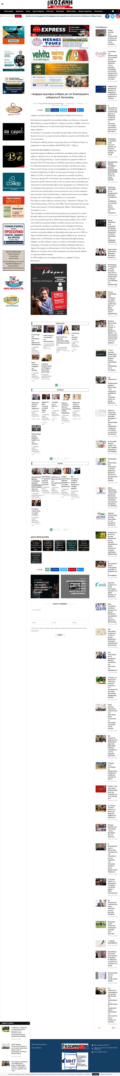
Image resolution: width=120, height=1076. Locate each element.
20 (65, 529)
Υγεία (28, 11)
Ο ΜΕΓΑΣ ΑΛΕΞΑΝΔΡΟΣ (112, 942)
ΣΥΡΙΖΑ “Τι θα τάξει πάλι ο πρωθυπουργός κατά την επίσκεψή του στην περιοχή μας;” (112, 792)
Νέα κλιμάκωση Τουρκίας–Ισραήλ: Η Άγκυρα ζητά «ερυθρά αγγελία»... (75, 482)
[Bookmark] (40, 327)
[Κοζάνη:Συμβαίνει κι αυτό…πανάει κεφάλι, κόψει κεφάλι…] (101, 975)
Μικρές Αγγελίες (85, 11)
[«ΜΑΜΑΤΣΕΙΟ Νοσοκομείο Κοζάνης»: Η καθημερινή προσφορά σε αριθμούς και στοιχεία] (101, 89)
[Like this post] (48, 110)
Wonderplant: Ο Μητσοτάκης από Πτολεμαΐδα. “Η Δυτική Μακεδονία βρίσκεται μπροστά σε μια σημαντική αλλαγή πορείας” (112, 469)
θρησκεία (19, 11)
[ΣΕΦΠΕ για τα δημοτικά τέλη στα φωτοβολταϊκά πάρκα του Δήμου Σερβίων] (56, 471)
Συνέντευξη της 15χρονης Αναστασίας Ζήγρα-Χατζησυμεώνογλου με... (63, 341)
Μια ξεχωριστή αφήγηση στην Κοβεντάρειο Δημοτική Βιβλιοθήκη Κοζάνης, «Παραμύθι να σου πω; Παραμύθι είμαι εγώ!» (112, 746)
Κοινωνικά (98, 11)
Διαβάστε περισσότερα (106, 1074)
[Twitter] (112, 16)
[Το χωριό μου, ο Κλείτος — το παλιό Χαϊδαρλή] (56, 396)
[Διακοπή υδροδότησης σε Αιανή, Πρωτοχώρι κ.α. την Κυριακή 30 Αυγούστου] (101, 515)
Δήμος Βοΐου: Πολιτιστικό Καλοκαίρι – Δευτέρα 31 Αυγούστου (112, 253)
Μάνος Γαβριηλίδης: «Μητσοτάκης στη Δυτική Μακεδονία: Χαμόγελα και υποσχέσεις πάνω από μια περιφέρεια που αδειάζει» (112, 497)
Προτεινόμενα (38, 11)
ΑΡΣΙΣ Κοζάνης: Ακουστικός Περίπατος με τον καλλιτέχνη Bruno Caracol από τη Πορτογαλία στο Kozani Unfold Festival (112, 716)
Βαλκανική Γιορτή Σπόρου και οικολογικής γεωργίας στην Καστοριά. (112, 927)
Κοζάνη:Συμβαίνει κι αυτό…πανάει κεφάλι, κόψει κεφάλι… (112, 977)
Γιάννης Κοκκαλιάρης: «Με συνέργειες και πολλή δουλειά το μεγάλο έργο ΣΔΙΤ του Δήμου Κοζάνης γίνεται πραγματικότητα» (112, 302)
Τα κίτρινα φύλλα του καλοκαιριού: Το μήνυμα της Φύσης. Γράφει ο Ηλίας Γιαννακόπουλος (112, 886)
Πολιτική (49, 11)
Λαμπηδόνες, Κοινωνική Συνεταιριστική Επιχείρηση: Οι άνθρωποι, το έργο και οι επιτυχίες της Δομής (112, 958)
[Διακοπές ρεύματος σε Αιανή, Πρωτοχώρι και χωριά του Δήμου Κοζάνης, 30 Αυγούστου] (101, 585)
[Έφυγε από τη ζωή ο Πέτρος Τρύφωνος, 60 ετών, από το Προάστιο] (36, 397)
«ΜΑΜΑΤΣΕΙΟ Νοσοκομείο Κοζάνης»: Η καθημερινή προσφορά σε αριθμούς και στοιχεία (112, 92)
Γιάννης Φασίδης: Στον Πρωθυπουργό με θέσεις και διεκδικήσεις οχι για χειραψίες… (59, 16)
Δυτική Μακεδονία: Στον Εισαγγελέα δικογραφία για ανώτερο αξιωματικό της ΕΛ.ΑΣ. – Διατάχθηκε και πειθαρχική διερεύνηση (112, 231)
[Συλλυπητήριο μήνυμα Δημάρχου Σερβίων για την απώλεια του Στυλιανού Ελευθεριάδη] (36, 428)
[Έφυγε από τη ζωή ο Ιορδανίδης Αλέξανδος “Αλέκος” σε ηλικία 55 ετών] (77, 397)
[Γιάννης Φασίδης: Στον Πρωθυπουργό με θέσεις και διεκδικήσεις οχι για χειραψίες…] (101, 32)
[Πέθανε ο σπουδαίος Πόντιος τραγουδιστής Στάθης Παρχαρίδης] (66, 397)
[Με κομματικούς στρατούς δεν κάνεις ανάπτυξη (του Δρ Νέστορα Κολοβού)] (101, 903)
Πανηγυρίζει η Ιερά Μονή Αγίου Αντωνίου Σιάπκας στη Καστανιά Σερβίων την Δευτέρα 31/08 (112, 146)
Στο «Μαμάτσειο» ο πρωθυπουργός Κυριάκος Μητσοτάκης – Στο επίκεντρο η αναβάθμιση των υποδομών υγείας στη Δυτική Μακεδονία (112, 390)
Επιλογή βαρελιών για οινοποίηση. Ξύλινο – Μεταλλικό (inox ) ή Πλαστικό (112, 831)
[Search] (119, 11)
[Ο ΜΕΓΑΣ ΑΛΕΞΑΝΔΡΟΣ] (101, 943)
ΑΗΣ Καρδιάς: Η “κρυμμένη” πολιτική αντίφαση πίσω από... (46, 480)
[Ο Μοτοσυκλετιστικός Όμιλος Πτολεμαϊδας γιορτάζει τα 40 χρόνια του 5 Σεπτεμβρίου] (101, 564)
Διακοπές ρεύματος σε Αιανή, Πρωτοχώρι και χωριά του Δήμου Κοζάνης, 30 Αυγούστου (112, 589)
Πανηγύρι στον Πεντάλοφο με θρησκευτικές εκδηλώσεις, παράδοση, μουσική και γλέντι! (112, 771)
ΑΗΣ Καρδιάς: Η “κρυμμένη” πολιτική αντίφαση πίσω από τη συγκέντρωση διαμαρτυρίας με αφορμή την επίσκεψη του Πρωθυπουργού (112, 274)
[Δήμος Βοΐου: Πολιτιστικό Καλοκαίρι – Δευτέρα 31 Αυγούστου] (101, 252)
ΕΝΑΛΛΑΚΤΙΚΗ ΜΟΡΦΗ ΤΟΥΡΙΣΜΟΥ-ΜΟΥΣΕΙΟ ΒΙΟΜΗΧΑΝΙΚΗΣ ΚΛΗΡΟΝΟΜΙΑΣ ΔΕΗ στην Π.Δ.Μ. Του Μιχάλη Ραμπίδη (112, 171)
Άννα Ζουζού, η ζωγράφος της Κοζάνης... (35, 366)
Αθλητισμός (71, 11)
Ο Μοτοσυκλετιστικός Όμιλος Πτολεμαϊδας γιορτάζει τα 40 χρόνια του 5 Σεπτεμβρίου (112, 568)
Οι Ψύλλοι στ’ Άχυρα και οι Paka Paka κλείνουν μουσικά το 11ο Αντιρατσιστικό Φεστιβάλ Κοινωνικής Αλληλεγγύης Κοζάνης (112, 687)
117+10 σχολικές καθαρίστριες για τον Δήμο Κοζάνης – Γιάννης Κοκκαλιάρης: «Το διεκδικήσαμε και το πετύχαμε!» (112, 360)
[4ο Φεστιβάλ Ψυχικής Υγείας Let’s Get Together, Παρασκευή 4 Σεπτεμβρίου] (101, 444)
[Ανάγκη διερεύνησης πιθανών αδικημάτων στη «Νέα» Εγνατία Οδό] (66, 471)
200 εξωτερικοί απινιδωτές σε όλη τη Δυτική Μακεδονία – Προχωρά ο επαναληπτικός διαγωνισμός (112, 637)
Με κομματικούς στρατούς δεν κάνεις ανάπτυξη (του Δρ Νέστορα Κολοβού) (112, 907)
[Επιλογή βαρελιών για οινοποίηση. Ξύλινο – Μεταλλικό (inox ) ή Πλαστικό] (101, 827)
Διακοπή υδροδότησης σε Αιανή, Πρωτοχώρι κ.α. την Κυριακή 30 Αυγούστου (112, 519)
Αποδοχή (95, 1074)
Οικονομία (60, 11)
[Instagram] (118, 16)
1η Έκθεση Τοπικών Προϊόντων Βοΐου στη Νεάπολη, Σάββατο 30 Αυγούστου (112, 811)
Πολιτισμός (8, 11)
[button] (23, 16)
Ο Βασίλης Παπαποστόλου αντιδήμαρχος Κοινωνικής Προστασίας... (46, 368)
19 (65, 458)
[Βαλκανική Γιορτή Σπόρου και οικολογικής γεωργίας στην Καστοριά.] (101, 924)
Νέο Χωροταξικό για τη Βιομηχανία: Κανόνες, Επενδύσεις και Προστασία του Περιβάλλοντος (112, 661)
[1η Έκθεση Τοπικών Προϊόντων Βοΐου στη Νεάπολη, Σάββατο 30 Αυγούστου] (101, 808)
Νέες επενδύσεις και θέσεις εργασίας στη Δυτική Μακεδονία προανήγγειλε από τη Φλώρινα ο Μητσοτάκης (112, 613)
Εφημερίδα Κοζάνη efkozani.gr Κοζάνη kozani (51, 103)
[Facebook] (107, 16)
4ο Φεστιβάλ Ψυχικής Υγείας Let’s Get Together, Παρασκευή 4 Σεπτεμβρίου (112, 446)
